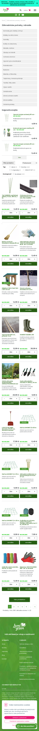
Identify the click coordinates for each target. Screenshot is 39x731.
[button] (36, 724)
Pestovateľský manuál (26, 662)
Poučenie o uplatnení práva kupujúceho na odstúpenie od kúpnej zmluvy (28, 668)
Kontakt (4, 659)
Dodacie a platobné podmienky (26, 658)
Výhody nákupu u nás (26, 644)
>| (34, 607)
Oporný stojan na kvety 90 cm (23, 144)
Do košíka (11, 217)
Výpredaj (5, 651)
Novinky (25, 167)
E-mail (4, 689)
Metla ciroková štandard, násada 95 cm (10, 242)
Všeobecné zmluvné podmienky (26, 652)
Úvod (3, 20)
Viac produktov (19, 599)
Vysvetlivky (23, 648)
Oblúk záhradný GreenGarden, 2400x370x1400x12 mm (10, 382)
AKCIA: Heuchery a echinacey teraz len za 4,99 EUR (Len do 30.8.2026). (22, 4)
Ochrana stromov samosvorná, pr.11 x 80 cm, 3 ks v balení (27, 196)
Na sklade (19, 174)
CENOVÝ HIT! (30, 170)
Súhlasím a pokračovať (19, 717)
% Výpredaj (16, 170)
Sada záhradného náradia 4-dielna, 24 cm (28, 381)
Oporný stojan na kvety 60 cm (23, 114)
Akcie (14, 167)
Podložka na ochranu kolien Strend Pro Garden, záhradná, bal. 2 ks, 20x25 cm (28, 522)
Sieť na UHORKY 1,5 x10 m (28, 428)
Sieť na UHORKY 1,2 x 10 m (10, 474)
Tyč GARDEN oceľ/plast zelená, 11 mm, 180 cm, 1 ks (10, 196)
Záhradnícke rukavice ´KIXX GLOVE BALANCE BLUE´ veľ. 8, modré (27, 243)
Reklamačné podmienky (27, 679)
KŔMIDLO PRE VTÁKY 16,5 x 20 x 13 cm (10, 288)
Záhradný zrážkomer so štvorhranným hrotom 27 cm (28, 475)
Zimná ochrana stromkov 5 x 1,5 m (26, 288)
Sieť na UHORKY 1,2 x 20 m (10, 521)
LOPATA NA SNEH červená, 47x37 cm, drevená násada (8, 429)
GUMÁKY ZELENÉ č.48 (27, 335)
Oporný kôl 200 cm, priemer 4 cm (8, 335)
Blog (3, 655)
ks (11, 213)
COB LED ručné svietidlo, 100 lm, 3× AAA (10, 567)
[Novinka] (10, 279)
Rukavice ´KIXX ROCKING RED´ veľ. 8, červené (28, 567)
